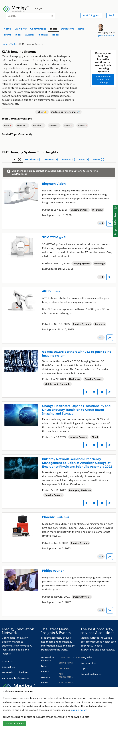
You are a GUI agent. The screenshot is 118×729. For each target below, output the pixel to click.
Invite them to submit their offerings (103, 79)
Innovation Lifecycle (47, 659)
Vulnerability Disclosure (15, 678)
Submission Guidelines (15, 672)
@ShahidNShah (106, 35)
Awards (45, 677)
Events (45, 671)
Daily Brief (86, 657)
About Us (7, 661)
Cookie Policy (79, 710)
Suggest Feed (66, 682)
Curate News (66, 663)
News (44, 666)
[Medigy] (15, 8)
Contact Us (8, 667)
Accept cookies (15, 723)
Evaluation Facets (90, 674)
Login (112, 15)
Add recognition (66, 675)
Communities (88, 663)
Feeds (44, 682)
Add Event (64, 668)
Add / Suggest (91, 15)
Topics (84, 668)
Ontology (64, 657)
